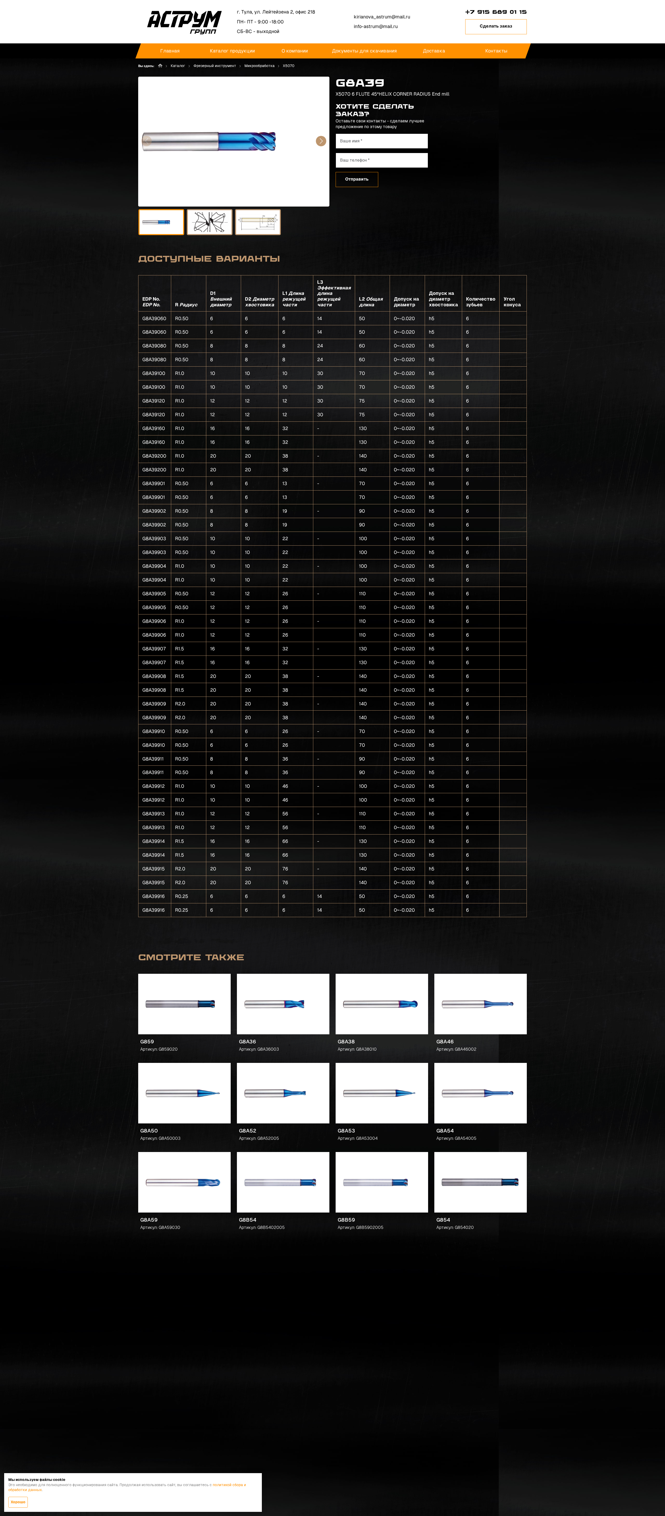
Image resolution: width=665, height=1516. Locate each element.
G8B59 (346, 1220)
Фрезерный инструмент (215, 66)
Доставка (434, 51)
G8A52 (247, 1131)
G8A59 (149, 1220)
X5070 (288, 66)
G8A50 (149, 1131)
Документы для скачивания (364, 51)
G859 (147, 1041)
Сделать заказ (496, 26)
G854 (443, 1220)
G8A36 (247, 1041)
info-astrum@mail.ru (376, 26)
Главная (170, 51)
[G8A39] (233, 142)
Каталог (178, 66)
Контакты (496, 51)
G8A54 (445, 1131)
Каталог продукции (232, 51)
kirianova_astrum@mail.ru (382, 16)
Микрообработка (259, 66)
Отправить (357, 179)
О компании (295, 51)
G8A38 (346, 1041)
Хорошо (18, 1502)
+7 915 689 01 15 (496, 12)
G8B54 (247, 1220)
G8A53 (346, 1131)
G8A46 (445, 1041)
